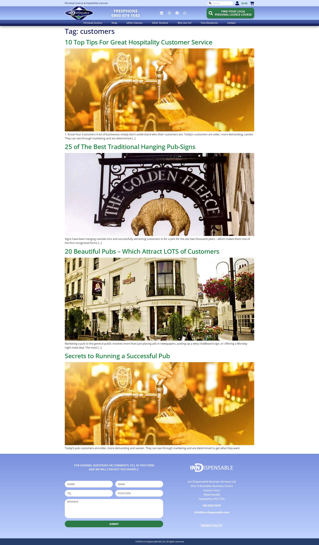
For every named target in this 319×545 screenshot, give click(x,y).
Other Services (160, 22)
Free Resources (209, 22)
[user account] (237, 3)
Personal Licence (92, 22)
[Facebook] (177, 13)
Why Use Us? (184, 22)
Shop (114, 22)
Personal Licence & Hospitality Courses (86, 3)
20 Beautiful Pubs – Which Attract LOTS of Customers (142, 251)
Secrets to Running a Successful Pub (117, 355)
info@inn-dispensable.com (211, 512)
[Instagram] (169, 13)
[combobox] (220, 3)
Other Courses (134, 22)
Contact (231, 22)
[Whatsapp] (185, 13)
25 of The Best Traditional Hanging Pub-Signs (130, 146)
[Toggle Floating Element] (307, 536)
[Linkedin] (161, 13)
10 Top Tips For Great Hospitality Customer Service (138, 42)
